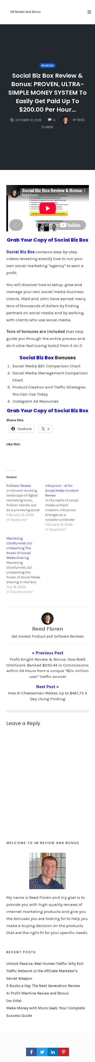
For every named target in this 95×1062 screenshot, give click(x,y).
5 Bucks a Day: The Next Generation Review (43, 986)
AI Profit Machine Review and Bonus (37, 993)
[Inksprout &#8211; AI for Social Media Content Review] (64, 507)
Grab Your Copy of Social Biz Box (47, 239)
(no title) (13, 1001)
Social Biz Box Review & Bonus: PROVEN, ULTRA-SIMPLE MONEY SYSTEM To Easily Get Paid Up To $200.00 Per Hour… (47, 92)
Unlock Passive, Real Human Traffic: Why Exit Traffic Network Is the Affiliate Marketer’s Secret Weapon (45, 971)
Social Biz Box (36, 357)
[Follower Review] (25, 502)
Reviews (47, 65)
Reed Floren (47, 628)
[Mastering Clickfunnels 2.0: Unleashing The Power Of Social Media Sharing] (25, 565)
